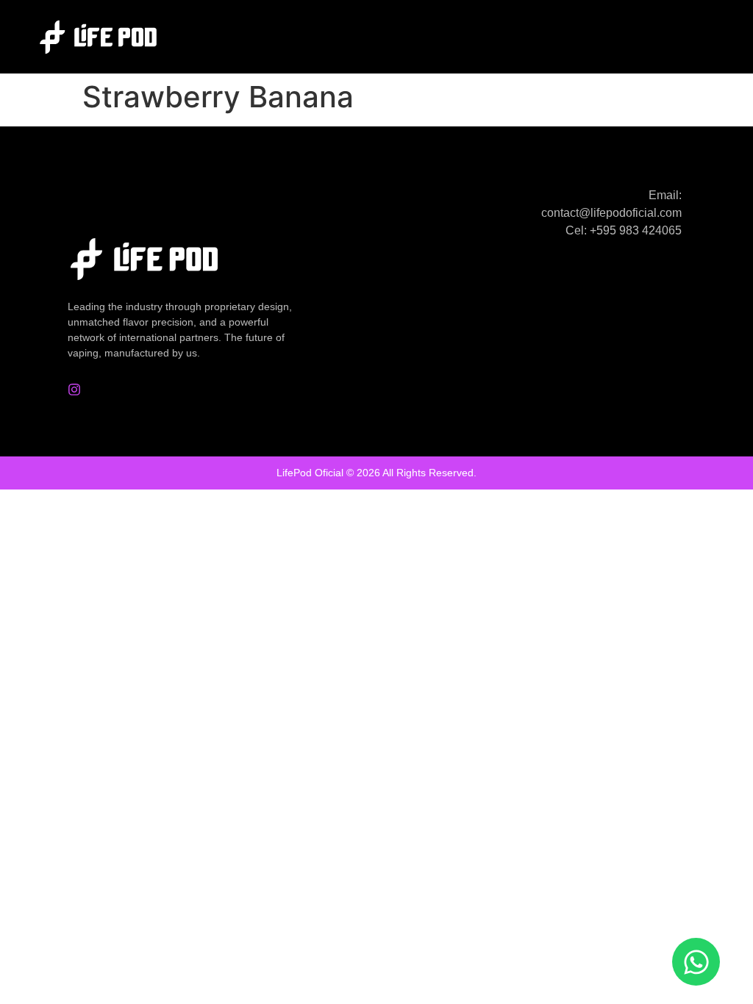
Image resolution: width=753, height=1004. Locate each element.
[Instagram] (74, 389)
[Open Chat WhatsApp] (696, 962)
